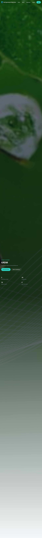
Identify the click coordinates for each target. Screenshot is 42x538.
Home (19, 2)
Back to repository (16, 269)
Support (33, 2)
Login (39, 2)
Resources (28, 2)
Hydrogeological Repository (9, 2)
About (23, 2)
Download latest (6, 269)
